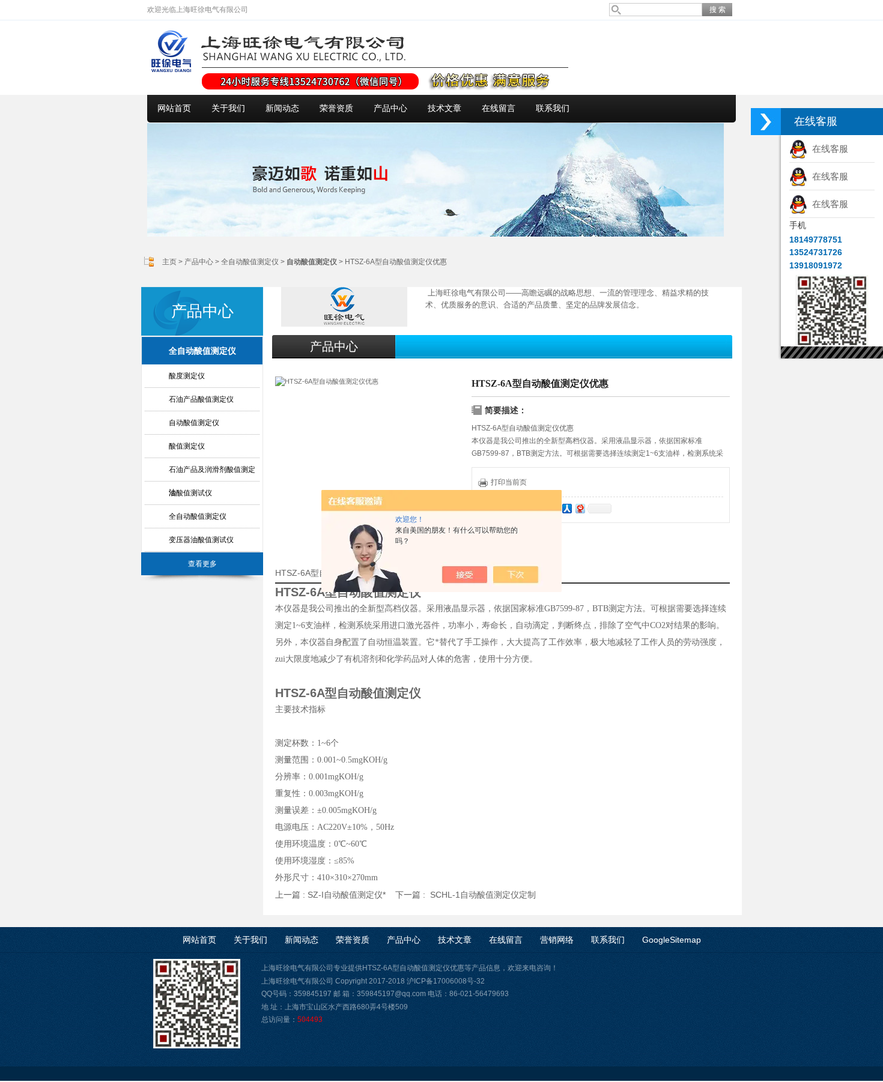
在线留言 (498, 108)
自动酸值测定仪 (194, 423)
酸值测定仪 (187, 446)
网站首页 (174, 108)
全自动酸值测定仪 (250, 262)
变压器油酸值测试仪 (201, 540)
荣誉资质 (336, 108)
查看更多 (202, 564)
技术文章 (444, 108)
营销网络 (557, 939)
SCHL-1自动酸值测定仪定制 (483, 894)
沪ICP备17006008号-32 (446, 981)
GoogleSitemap (671, 939)
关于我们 (228, 108)
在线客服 (827, 149)
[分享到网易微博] (579, 508)
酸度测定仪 (187, 376)
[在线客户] (766, 121)
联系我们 (552, 108)
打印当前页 (509, 482)
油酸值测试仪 (190, 493)
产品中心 (390, 108)
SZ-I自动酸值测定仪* (347, 894)
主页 (169, 262)
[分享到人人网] (566, 508)
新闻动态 (282, 108)
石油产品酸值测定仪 (201, 399)
